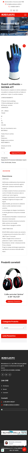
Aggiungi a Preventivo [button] (14, 301)
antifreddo (8, 162)
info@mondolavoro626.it (14, 4)
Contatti (5, 392)
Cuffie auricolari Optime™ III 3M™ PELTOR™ (14, 296)
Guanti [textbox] (13, 328)
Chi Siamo (6, 386)
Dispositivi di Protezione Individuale (11, 160)
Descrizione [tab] (6, 171)
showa (14, 162)
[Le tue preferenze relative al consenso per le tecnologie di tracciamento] (2, 450)
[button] (24, 45)
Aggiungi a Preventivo (18, 153)
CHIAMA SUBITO (15, 6)
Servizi (5, 389)
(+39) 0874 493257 (9, 402)
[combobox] (14, 327)
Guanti (24, 160)
